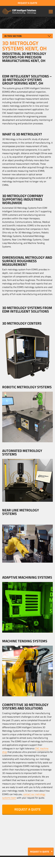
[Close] (52, 851)
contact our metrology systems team (23, 795)
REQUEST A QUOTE (27, 3)
